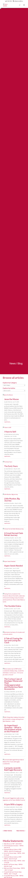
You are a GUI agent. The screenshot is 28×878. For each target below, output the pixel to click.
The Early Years (11, 466)
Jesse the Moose (11, 399)
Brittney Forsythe (10, 503)
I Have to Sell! (10, 431)
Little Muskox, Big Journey (12, 499)
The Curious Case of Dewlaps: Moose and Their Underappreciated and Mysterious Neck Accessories (13, 684)
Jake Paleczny (9, 402)
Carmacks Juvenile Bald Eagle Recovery (13, 769)
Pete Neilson (9, 734)
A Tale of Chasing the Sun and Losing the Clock (13, 640)
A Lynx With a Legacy (13, 804)
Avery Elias (8, 645)
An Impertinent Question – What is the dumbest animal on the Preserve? (12, 728)
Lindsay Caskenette (10, 691)
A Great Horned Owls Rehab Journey (13, 534)
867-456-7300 (9, 1)
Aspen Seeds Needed (13, 565)
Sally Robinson (9, 434)
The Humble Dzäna (12, 606)
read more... (7, 422)
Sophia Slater (9, 568)
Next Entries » (21, 831)
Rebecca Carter (9, 608)
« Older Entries (7, 831)
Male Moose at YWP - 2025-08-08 (12, 844)
